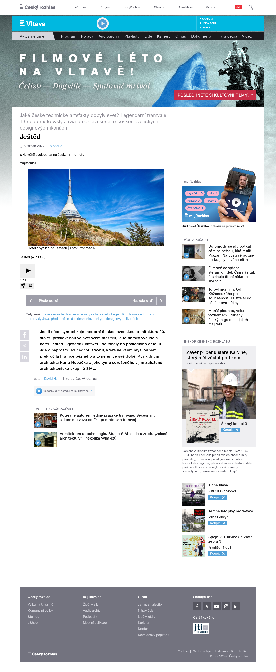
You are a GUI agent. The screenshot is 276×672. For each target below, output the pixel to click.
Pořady (87, 36)
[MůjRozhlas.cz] (28, 164)
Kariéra (143, 623)
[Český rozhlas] (37, 7)
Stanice (159, 7)
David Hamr (53, 379)
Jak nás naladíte (150, 604)
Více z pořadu (196, 240)
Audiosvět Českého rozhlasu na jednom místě (213, 226)
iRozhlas (80, 7)
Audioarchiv (208, 23)
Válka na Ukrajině (40, 604)
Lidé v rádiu (146, 617)
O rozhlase (185, 7)
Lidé (148, 36)
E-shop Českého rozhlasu (207, 341)
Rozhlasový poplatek (153, 635)
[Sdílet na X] (24, 346)
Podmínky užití (224, 651)
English (243, 651)
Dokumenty (201, 36)
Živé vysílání (194, 208)
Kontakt (144, 629)
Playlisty (131, 36)
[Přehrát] (27, 271)
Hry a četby (193, 193)
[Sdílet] (30, 286)
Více (248, 36)
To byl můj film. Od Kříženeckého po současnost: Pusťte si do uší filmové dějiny (230, 296)
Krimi (211, 193)
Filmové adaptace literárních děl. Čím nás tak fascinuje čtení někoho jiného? (231, 274)
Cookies (183, 651)
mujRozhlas (133, 7)
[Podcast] (23, 286)
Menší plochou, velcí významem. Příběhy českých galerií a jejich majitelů (228, 317)
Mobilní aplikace (95, 623)
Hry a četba (227, 36)
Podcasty (90, 617)
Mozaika (56, 146)
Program (105, 7)
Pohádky (192, 200)
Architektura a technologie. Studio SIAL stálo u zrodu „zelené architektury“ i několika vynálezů (113, 436)
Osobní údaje (202, 651)
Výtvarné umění (34, 36)
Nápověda (145, 611)
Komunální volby (40, 611)
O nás (180, 36)
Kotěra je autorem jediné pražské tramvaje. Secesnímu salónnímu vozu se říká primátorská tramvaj (108, 417)
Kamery (205, 27)
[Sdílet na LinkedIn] (24, 357)
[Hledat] (250, 7)
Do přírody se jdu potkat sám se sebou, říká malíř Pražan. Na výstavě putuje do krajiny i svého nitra (231, 253)
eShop (33, 623)
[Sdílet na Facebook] (24, 335)
